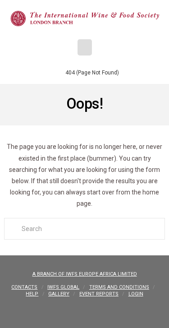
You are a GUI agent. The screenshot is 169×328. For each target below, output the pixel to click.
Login (135, 294)
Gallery (58, 294)
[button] (85, 47)
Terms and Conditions (119, 287)
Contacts (24, 287)
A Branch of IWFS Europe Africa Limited (84, 274)
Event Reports (99, 294)
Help (32, 294)
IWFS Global (63, 287)
